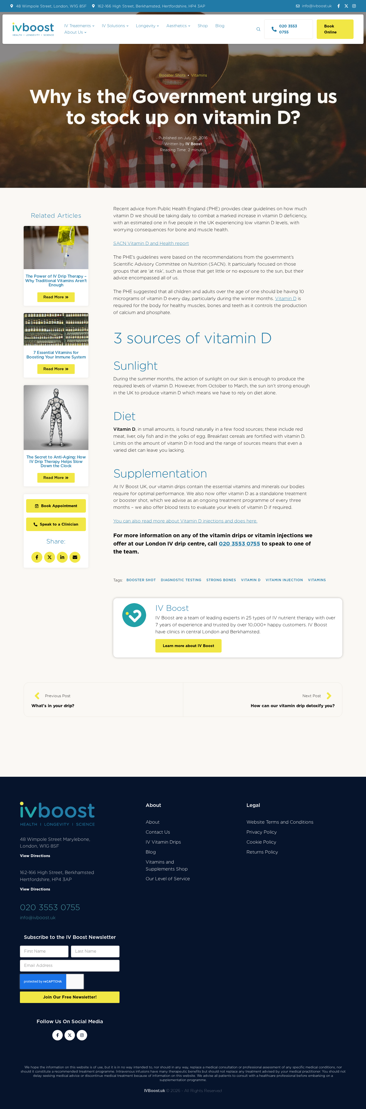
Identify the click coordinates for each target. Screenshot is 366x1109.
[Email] (74, 557)
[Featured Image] (56, 247)
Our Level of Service (168, 878)
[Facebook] (36, 557)
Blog (151, 852)
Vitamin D (286, 298)
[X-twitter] (346, 6)
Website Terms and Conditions (279, 822)
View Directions (35, 856)
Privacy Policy (261, 832)
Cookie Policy (261, 842)
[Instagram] (354, 6)
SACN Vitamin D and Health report (151, 243)
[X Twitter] (49, 557)
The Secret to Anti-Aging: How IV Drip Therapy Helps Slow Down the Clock (56, 461)
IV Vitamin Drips (163, 842)
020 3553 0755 (239, 543)
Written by (183, 144)
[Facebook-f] (339, 6)
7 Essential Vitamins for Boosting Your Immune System (56, 354)
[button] (314, 6)
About (153, 822)
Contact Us (158, 832)
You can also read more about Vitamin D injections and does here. (185, 521)
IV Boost (172, 608)
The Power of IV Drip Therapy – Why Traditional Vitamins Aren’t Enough (56, 280)
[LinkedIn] (62, 557)
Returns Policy (262, 852)
